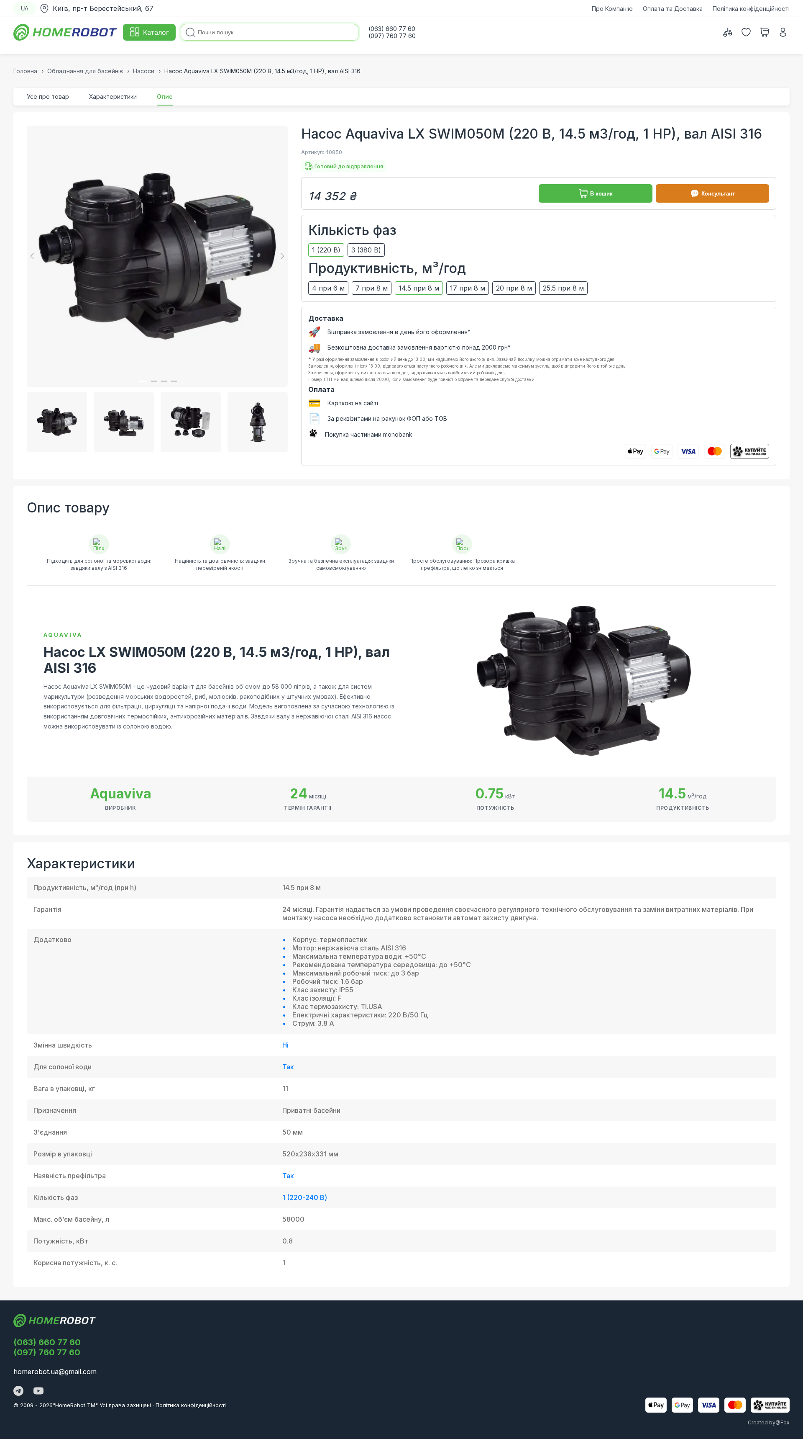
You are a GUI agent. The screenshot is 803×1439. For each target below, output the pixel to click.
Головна (25, 71)
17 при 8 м (467, 288)
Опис (165, 96)
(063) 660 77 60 (47, 1342)
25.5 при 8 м (563, 288)
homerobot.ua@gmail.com (55, 1371)
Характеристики (113, 96)
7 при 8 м (371, 288)
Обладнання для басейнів (85, 71)
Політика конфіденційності (751, 8)
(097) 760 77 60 (46, 1352)
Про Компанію (612, 8)
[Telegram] (18, 1392)
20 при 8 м (514, 288)
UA (24, 8)
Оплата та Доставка (673, 8)
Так (288, 1067)
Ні (285, 1045)
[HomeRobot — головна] (65, 32)
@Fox (782, 1422)
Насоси (143, 71)
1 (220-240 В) (304, 1197)
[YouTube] (38, 1392)
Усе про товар (48, 96)
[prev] (33, 256)
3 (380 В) (366, 250)
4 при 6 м (328, 288)
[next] (281, 256)
